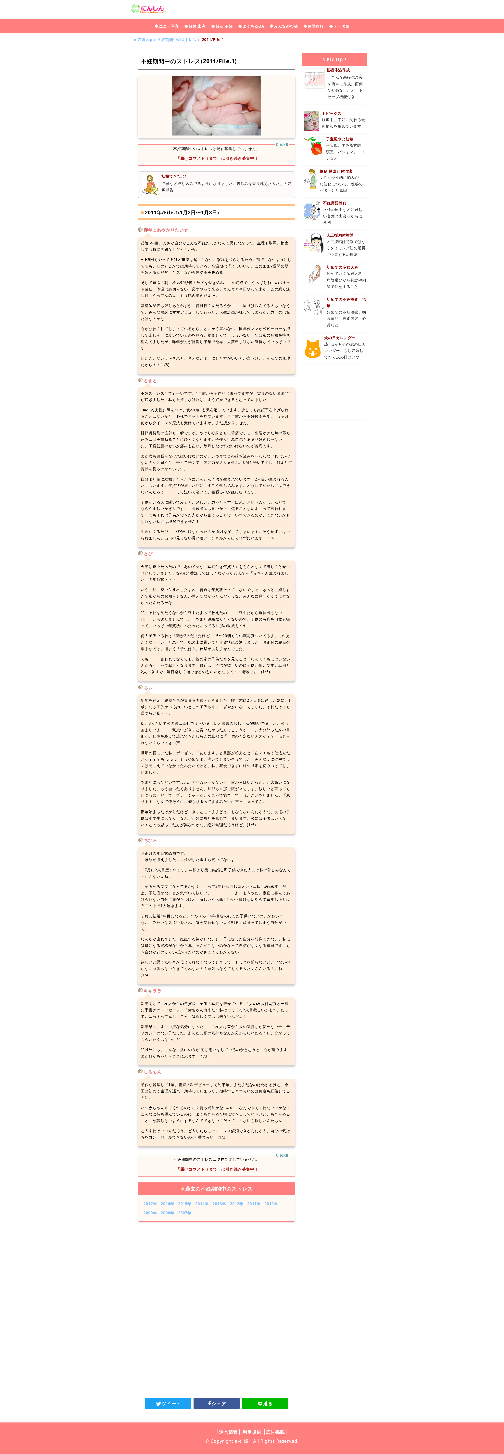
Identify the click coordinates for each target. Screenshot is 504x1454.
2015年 (185, 1203)
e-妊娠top (143, 39)
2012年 (236, 1203)
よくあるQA (253, 26)
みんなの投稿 (286, 26)
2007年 (185, 1212)
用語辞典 (316, 26)
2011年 (254, 1203)
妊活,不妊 (224, 26)
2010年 (271, 1203)
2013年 (219, 1203)
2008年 (167, 1212)
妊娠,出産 (197, 26)
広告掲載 (275, 1432)
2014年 (202, 1203)
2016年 (167, 1203)
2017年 (150, 1203)
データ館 (341, 26)
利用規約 (252, 1432)
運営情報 (228, 1432)
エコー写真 (169, 26)
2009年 (150, 1212)
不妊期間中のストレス (177, 39)
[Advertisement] (216, 1257)
